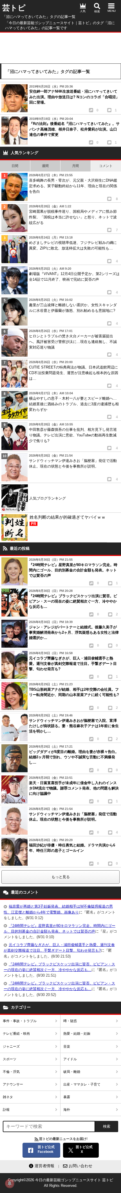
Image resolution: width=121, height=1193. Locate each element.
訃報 (6, 1110)
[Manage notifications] (9, 1183)
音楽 (66, 1046)
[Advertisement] (60, 47)
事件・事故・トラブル (20, 1021)
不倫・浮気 (11, 1072)
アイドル (70, 1059)
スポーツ (9, 1059)
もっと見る (60, 877)
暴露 (66, 1097)
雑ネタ (8, 1097)
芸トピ (14, 8)
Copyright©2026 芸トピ (60, 1183)
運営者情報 (44, 1166)
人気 (83, 11)
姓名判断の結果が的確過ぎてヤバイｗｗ (68, 520)
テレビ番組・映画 (16, 1034)
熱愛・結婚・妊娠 (76, 1034)
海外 (66, 1110)
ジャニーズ (11, 1046)
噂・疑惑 (70, 1021)
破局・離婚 (71, 1072)
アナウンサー (13, 1084)
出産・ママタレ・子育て (81, 1084)
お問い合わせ (80, 1166)
